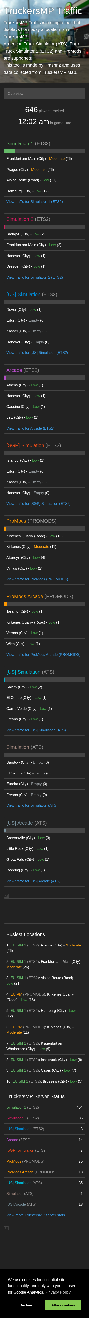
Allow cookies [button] (63, 1305)
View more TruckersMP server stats (35, 1215)
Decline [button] (26, 1305)
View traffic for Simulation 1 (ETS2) (34, 202)
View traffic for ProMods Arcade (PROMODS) (43, 654)
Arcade (14, 370)
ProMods (16, 521)
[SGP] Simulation (25, 445)
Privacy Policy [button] (58, 1292)
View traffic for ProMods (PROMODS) (37, 579)
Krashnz (52, 65)
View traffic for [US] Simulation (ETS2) (37, 352)
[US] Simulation (23, 294)
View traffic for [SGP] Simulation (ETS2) (38, 503)
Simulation (17, 747)
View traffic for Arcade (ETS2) (30, 428)
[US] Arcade (19, 823)
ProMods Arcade (24, 596)
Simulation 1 (19, 143)
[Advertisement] (44, 911)
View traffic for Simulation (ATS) (32, 805)
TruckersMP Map (59, 72)
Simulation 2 (19, 219)
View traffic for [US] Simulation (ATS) (36, 730)
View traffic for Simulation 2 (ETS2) (34, 277)
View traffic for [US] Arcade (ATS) (33, 881)
